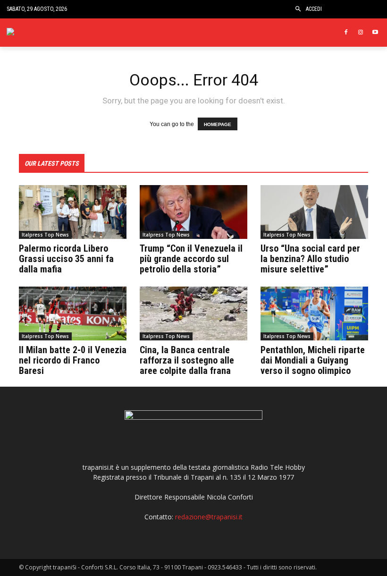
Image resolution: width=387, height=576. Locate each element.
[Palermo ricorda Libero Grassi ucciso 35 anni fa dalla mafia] (72, 212)
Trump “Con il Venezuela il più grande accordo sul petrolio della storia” (191, 259)
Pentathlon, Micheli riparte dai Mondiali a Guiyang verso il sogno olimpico (313, 360)
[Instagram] (360, 32)
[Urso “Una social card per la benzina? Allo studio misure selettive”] (314, 212)
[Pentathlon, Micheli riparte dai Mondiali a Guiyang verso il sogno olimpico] (314, 313)
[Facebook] (346, 32)
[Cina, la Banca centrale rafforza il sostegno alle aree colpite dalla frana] (193, 313)
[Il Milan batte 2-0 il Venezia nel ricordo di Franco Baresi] (72, 313)
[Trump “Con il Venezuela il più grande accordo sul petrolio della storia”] (193, 212)
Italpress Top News (45, 234)
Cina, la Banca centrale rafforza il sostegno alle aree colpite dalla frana (187, 360)
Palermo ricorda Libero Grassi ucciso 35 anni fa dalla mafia (66, 259)
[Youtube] (375, 32)
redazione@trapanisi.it (209, 516)
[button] (298, 9)
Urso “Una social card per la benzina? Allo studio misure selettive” (310, 259)
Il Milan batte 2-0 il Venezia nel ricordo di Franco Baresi (72, 360)
